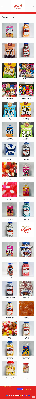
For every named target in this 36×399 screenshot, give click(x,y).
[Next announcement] (34, 13)
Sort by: (19, 21)
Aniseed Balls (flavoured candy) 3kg (10, 297)
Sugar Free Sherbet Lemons (26, 357)
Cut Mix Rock (10, 337)
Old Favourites (10, 257)
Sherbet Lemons (10, 138)
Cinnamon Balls (10, 58)
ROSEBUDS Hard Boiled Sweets (10, 317)
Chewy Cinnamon (26, 337)
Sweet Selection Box (10, 98)
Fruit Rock (26, 138)
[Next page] (21, 383)
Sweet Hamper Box (26, 78)
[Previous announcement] (2, 13)
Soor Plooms (10, 78)
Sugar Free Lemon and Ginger (10, 377)
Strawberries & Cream (26, 297)
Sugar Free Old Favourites (26, 178)
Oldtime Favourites (26, 257)
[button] (2, 6)
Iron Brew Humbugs (10, 277)
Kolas (26, 277)
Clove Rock (10, 118)
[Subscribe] (15, 389)
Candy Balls (26, 317)
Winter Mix (10, 178)
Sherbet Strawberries (26, 118)
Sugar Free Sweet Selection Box (26, 98)
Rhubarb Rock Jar (26, 58)
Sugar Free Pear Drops (26, 377)
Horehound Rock (26, 158)
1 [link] (15, 382)
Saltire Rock (10, 158)
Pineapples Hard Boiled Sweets (9, 357)
